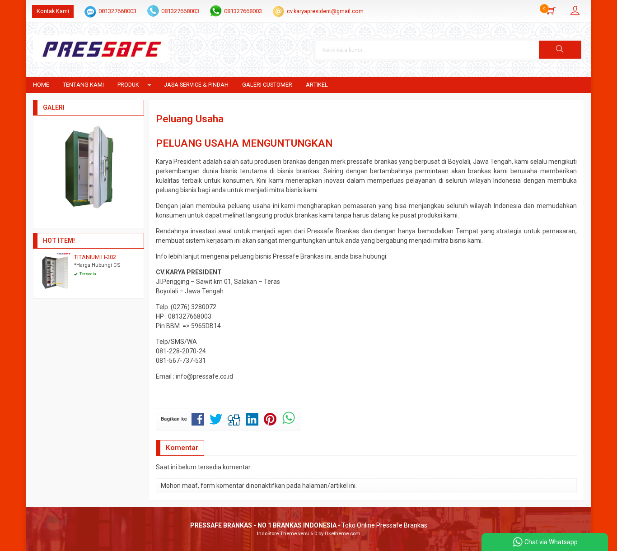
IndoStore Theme (277, 534)
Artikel (317, 84)
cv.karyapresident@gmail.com (325, 11)
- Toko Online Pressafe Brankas (308, 525)
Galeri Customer (267, 84)
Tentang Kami (83, 84)
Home (41, 84)
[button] (560, 50)
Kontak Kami (53, 11)
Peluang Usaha (190, 119)
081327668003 (117, 11)
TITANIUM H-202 (95, 257)
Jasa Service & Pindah (196, 84)
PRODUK (128, 84)
